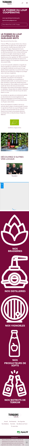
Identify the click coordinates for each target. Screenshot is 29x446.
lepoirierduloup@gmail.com (9, 20)
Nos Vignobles (21, 421)
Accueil (6, 421)
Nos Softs (12, 424)
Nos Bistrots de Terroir (22, 424)
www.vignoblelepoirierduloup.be (11, 18)
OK (23, 444)
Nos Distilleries (5, 424)
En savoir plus (14, 426)
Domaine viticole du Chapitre (14, 176)
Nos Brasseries (12, 421)
